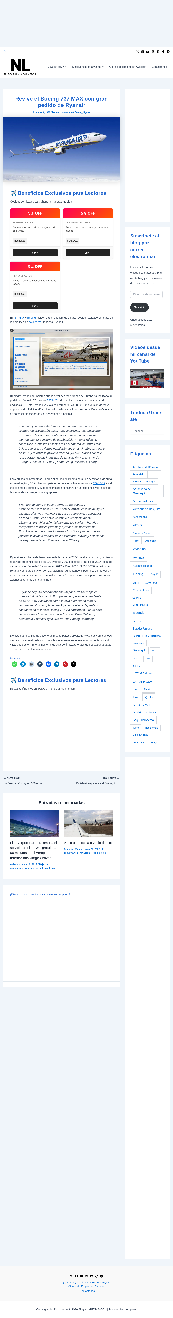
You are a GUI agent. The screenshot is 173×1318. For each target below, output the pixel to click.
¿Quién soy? (56, 66)
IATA (154, 650)
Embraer (137, 621)
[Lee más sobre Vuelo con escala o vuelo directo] (88, 823)
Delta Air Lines (140, 604)
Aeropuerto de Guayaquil (142, 491)
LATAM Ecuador (143, 681)
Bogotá (154, 574)
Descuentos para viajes (86, 66)
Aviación (15, 864)
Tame (136, 727)
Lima (52, 868)
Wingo (154, 742)
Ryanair (87, 112)
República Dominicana (145, 712)
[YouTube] (147, 51)
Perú (136, 697)
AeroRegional (140, 517)
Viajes (78, 849)
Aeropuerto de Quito (146, 509)
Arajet (136, 540)
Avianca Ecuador (143, 565)
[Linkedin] (157, 51)
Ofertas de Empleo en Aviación (127, 66)
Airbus (137, 525)
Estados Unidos (142, 628)
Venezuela (138, 742)
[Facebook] (142, 51)
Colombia (151, 582)
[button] (4, 51)
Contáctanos (159, 66)
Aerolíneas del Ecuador (145, 467)
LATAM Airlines (142, 673)
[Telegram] (168, 51)
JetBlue (137, 665)
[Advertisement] (86, 23)
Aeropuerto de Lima (36, 868)
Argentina (150, 540)
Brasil (136, 582)
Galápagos (138, 643)
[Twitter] (137, 51)
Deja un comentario (62, 112)
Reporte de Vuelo (142, 705)
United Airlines (140, 734)
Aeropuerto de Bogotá (144, 481)
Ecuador (139, 612)
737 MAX (18, 317)
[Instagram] (152, 51)
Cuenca (136, 597)
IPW (148, 658)
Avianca (138, 557)
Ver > (35, 252)
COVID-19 (99, 483)
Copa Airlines (141, 590)
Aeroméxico (139, 474)
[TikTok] (163, 51)
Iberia (136, 658)
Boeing (78, 112)
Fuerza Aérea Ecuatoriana (147, 635)
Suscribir (139, 307)
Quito (149, 697)
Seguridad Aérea (143, 720)
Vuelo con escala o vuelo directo (88, 843)
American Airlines (142, 533)
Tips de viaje (98, 852)
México (148, 689)
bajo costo (35, 322)
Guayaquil (139, 650)
